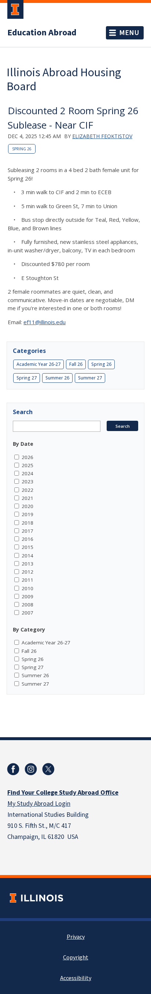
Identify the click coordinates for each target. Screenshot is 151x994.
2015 (27, 547)
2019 (27, 514)
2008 (27, 604)
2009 (27, 596)
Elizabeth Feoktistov (102, 136)
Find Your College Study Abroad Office (62, 792)
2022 (27, 490)
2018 (27, 522)
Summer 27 (90, 378)
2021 (27, 498)
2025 (27, 465)
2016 (27, 539)
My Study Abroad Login (38, 803)
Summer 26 (57, 378)
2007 (27, 612)
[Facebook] (13, 769)
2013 (27, 563)
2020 (27, 506)
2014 (27, 555)
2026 (27, 457)
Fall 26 (75, 364)
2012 (27, 571)
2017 (27, 531)
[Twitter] (48, 769)
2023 (27, 481)
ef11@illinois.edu (44, 322)
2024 (27, 473)
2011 (27, 580)
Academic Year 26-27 (38, 364)
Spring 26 (22, 148)
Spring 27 (26, 378)
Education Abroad (42, 32)
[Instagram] (31, 769)
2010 (27, 588)
